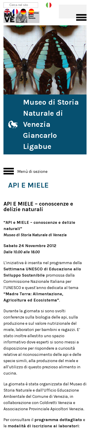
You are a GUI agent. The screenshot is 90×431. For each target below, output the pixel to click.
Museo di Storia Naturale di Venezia (24, 16)
